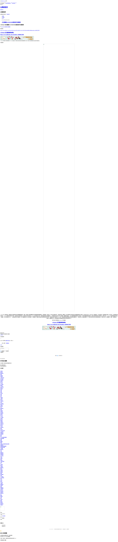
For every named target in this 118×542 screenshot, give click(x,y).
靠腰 (1, 439)
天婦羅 (1, 397)
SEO (1, 450)
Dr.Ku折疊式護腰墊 (3, 437)
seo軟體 (1, 448)
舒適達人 (1, 492)
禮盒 (1, 392)
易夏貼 (1, 381)
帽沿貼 (1, 372)
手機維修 (1, 488)
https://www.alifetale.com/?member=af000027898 (12, 34)
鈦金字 (1, 465)
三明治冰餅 (2, 377)
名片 (3, 18)
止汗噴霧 (1, 384)
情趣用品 (1, 484)
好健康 (1, 421)
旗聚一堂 (1, 387)
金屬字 (1, 460)
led (0, 463)
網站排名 (1, 449)
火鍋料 (1, 398)
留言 (9, 340)
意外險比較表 (2, 430)
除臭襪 (1, 375)
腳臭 (1, 374)
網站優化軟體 (2, 447)
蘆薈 (1, 495)
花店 (1, 451)
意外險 (1, 429)
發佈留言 (2, 352)
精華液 (1, 496)
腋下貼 (1, 382)
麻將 (1, 478)
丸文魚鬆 (1, 476)
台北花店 (1, 455)
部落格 (3, 17)
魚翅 (1, 402)
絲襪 (1, 475)
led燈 (1, 462)
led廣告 (1, 464)
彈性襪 (1, 472)
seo (0, 494)
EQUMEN (2, 503)
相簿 (3, 16)
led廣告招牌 (2, 461)
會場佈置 (1, 454)
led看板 (1, 466)
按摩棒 (1, 485)
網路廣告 (7, 343)
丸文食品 (1, 386)
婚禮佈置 (1, 453)
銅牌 (1, 459)
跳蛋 (1, 486)
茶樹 (1, 497)
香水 (1, 498)
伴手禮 (1, 393)
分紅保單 (1, 431)
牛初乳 (1, 426)
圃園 (1, 500)
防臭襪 (1, 376)
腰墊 (1, 440)
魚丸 (1, 396)
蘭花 (1, 436)
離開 (5, 540)
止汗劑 (1, 383)
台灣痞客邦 (4, 7)
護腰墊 (1, 441)
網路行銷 (1, 493)
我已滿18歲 (2, 540)
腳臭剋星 (1, 373)
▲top (1, 344)
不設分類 (7, 14)
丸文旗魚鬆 (2, 477)
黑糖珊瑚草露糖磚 (3, 446)
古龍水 (1, 499)
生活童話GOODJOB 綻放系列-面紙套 (11, 22)
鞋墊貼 (1, 385)
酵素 (1, 428)
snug (1, 407)
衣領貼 (1, 371)
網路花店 (1, 452)
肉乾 (1, 395)
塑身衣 (1, 501)
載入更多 (2, 346)
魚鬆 (1, 394)
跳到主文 (1, 9)
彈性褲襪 (1, 474)
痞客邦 (7, 340)
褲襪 (1, 473)
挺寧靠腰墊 (2, 438)
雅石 (1, 435)
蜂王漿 (1, 425)
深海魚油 (1, 427)
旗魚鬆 (1, 388)
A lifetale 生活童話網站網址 (7, 32)
